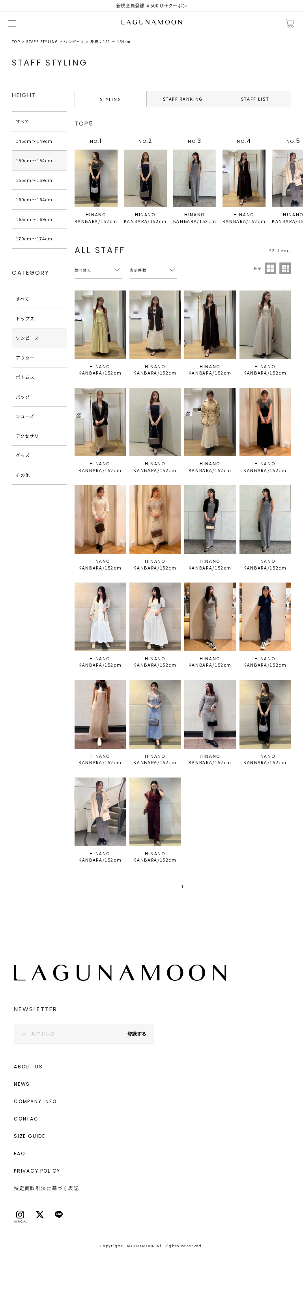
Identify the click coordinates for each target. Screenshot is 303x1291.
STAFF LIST (255, 99)
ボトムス (25, 377)
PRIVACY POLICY (37, 1170)
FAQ (19, 1153)
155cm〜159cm (34, 180)
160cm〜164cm (34, 199)
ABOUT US (28, 1066)
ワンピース (74, 41)
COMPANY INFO (35, 1101)
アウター (25, 357)
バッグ (23, 396)
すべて (23, 121)
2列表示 (271, 268)
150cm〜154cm (34, 160)
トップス (25, 318)
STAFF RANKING (183, 99)
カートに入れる (290, 23)
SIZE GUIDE (29, 1136)
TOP (16, 41)
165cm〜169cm (34, 219)
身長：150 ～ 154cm (110, 41)
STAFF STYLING (42, 41)
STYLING (111, 99)
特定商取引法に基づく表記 (46, 1188)
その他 (23, 475)
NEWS (22, 1084)
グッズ (23, 455)
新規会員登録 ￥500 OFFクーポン (151, 5)
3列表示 (285, 268)
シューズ (25, 416)
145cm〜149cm (34, 141)
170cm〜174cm (34, 238)
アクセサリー (30, 436)
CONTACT (28, 1118)
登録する (136, 1033)
